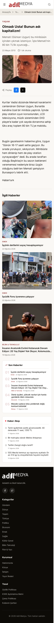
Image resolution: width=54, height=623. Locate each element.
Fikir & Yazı (7, 549)
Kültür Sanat (7, 540)
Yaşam (17, 12)
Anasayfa (6, 12)
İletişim (5, 572)
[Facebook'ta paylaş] (16, 90)
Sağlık (5, 536)
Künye (5, 567)
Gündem (6, 505)
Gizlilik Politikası (9, 589)
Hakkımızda (7, 563)
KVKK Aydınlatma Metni (12, 594)
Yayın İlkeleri (7, 576)
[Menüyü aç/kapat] (4, 4)
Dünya (5, 509)
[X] (12, 490)
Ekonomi (6, 527)
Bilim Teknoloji (8, 545)
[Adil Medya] (20, 4)
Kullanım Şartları (9, 603)
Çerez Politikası (9, 598)
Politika (5, 523)
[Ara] (49, 4)
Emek (4, 532)
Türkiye (5, 518)
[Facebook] (5, 490)
